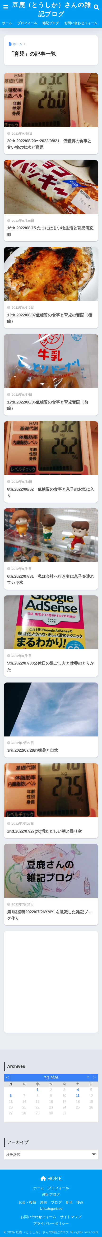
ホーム (7, 23)
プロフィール (27, 23)
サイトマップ (70, 1217)
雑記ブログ (50, 23)
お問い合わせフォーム (80, 23)
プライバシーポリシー (51, 1223)
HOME (54, 1178)
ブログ (56, 1202)
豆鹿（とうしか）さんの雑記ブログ (51, 9)
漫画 (79, 1202)
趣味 (43, 1202)
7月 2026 (51, 1078)
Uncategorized (51, 1208)
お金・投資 (27, 1202)
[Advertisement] (51, 982)
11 (77, 1096)
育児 (69, 1202)
